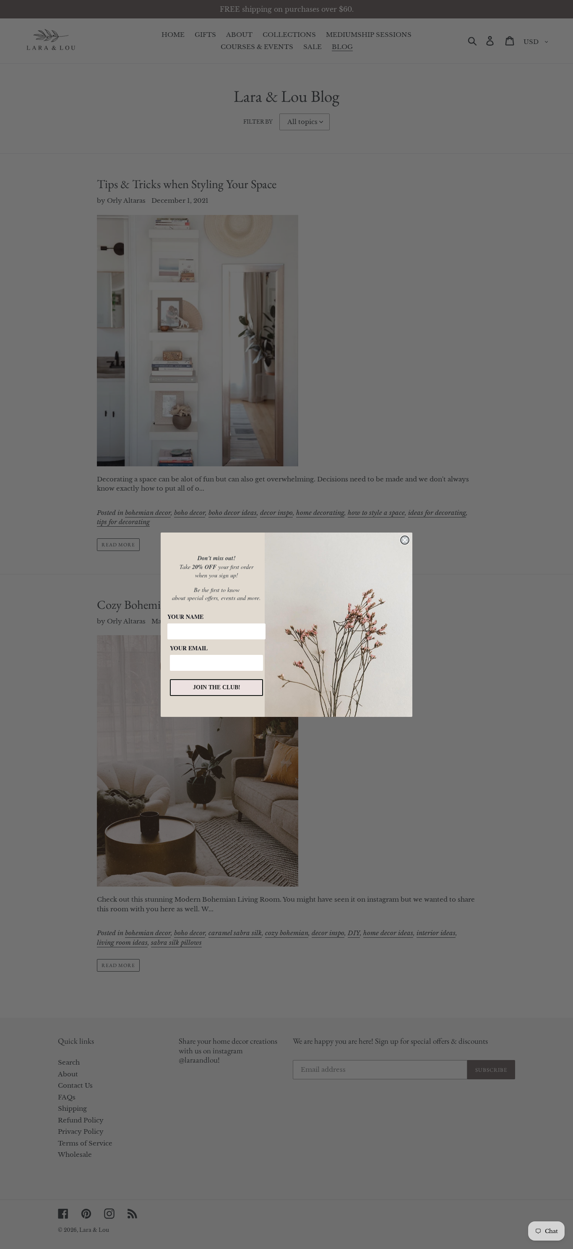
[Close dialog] (405, 540)
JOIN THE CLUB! (216, 687)
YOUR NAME (185, 616)
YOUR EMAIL (189, 648)
